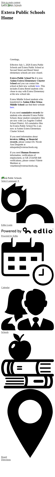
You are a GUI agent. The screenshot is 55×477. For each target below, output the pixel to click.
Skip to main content (10, 2)
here (38, 86)
